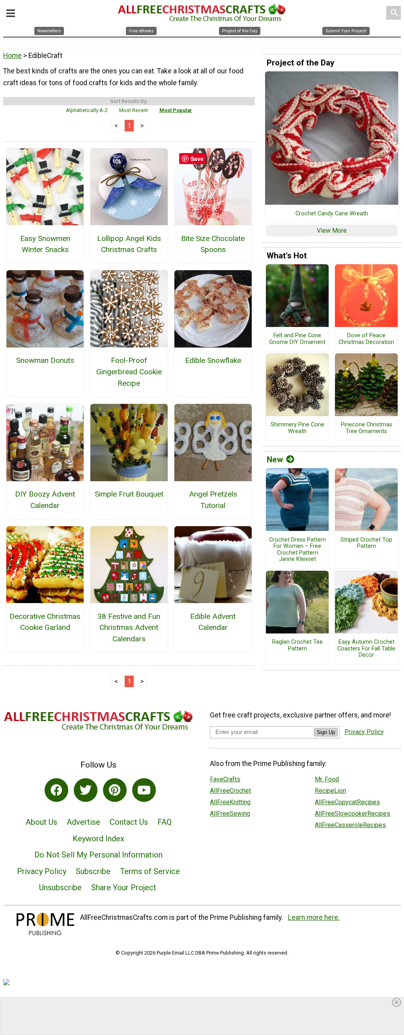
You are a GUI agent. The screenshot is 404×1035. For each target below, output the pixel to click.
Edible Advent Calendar (213, 622)
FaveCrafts (225, 779)
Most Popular (175, 110)
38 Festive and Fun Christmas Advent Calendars (128, 628)
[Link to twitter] (85, 790)
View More (332, 230)
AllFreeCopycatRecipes (347, 802)
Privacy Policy (41, 871)
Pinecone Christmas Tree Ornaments (366, 428)
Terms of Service (150, 871)
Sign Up (326, 732)
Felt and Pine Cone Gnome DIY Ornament (297, 339)
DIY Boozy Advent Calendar (45, 499)
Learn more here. (314, 917)
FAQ (164, 822)
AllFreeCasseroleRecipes (350, 825)
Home (12, 56)
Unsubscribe (60, 887)
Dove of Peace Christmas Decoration (366, 339)
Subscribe (93, 871)
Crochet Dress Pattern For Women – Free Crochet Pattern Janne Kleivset (297, 550)
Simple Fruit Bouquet (129, 494)
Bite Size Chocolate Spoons (213, 244)
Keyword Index (98, 838)
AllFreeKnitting (230, 802)
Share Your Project (123, 887)
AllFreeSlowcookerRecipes (352, 813)
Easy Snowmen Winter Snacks (45, 244)
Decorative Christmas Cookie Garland (44, 622)
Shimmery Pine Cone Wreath (297, 428)
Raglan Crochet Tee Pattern (297, 645)
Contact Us (129, 822)
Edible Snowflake (213, 360)
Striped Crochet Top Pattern (366, 543)
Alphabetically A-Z (87, 110)
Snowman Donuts (45, 360)
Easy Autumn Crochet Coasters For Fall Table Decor (366, 648)
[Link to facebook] (56, 790)
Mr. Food (327, 779)
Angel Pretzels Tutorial (213, 499)
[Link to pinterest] (115, 790)
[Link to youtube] (144, 790)
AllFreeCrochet (230, 790)
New (275, 459)
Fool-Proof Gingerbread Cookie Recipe (129, 372)
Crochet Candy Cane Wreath (332, 214)
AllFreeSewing (230, 813)
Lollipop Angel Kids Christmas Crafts (129, 244)
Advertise (83, 822)
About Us (41, 822)
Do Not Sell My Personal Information (98, 854)
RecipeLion (330, 790)
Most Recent (133, 110)
